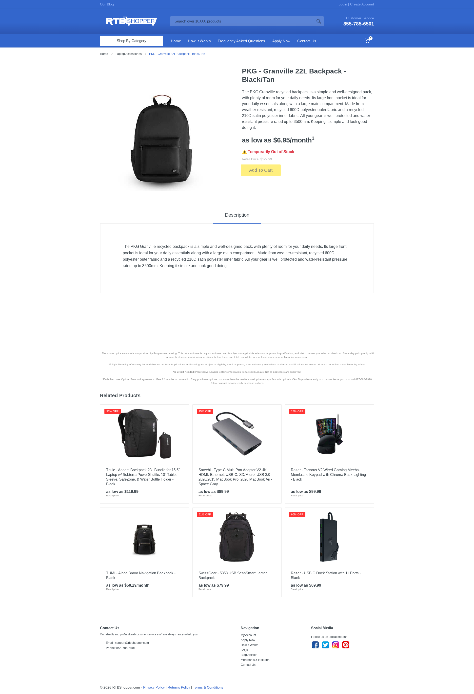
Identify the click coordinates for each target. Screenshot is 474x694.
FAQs (244, 650)
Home (104, 54)
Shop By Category (131, 41)
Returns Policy (179, 687)
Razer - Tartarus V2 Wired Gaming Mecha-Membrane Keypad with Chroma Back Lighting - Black (328, 474)
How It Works (249, 645)
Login (343, 4)
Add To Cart (261, 170)
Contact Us (248, 665)
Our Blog (107, 4)
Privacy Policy (154, 687)
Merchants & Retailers (255, 660)
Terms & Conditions (208, 687)
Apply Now (248, 640)
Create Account (361, 4)
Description (237, 215)
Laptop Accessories (129, 54)
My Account (248, 635)
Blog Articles (249, 655)
